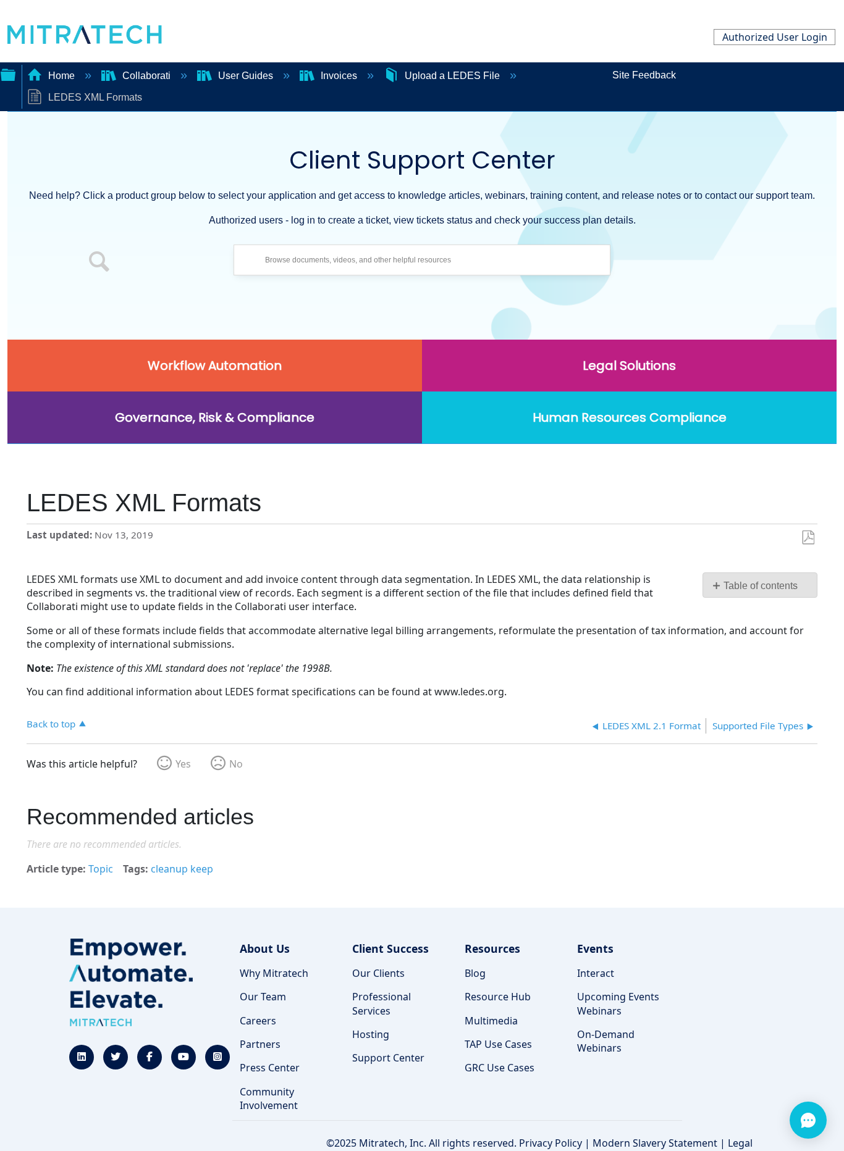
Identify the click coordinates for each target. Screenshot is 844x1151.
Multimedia (491, 1021)
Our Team (263, 996)
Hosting (370, 1034)
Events (595, 948)
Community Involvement (269, 1098)
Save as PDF (807, 537)
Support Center (388, 1058)
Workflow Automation (215, 365)
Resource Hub (498, 996)
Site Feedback (644, 75)
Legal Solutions (629, 365)
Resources (492, 948)
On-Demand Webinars (606, 1041)
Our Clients (378, 973)
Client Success (390, 948)
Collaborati (146, 75)
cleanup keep (182, 869)
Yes (183, 764)
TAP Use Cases (498, 1044)
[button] (99, 263)
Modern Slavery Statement (655, 1143)
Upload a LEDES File (452, 75)
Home (61, 75)
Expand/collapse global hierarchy (8, 73)
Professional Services (381, 1003)
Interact (595, 973)
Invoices (339, 75)
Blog (475, 973)
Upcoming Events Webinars (618, 1003)
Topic (100, 869)
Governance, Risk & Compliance (214, 417)
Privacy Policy (550, 1143)
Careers (258, 1021)
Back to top (51, 723)
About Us (265, 948)
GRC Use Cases (499, 1067)
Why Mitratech (274, 973)
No (236, 764)
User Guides (246, 75)
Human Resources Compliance (630, 417)
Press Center (270, 1067)
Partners (260, 1044)
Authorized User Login (774, 37)
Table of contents (761, 585)
